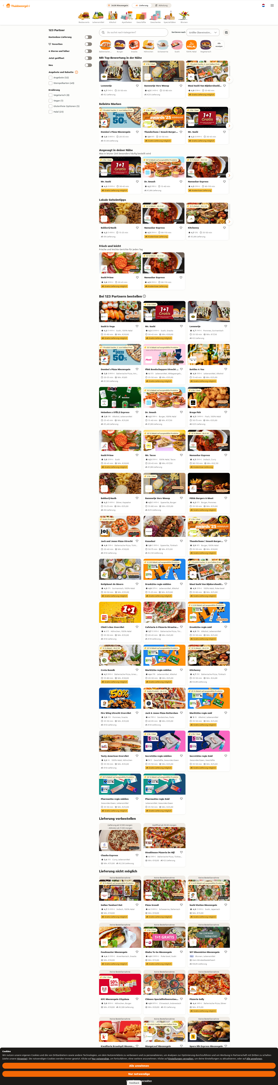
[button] (16, 5)
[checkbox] (105, 46)
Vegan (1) (58, 100)
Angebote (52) (61, 77)
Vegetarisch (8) (61, 95)
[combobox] (136, 32)
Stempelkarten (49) (64, 83)
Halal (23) (59, 111)
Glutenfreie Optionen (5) (67, 106)
